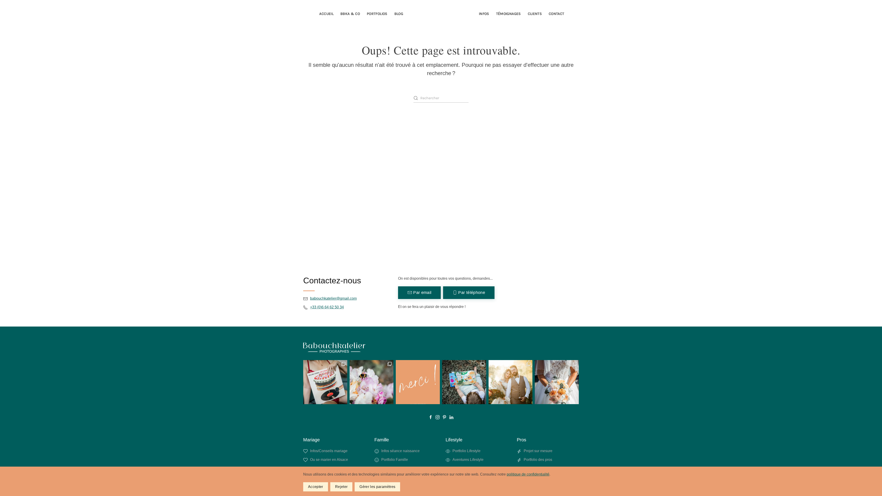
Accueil (326, 13)
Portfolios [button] (377, 13)
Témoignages (508, 13)
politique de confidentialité (528, 474)
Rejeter (341, 487)
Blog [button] (398, 13)
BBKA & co (350, 13)
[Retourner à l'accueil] (441, 14)
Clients (535, 13)
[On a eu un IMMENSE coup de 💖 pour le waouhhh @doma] (372, 382)
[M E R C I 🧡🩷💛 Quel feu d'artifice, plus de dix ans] (418, 382)
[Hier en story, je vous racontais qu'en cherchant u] (511, 382)
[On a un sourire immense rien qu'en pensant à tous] (464, 382)
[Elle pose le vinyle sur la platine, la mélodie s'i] (325, 382)
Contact (556, 13)
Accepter (315, 487)
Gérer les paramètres (377, 487)
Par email (422, 292)
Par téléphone (471, 292)
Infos (484, 13)
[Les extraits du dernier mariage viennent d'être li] (557, 382)
